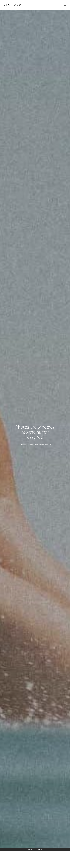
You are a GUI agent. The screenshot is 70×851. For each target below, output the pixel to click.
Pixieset (38, 849)
